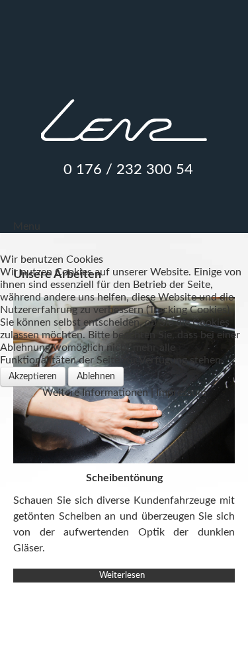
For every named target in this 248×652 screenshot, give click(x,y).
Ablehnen (96, 376)
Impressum (181, 392)
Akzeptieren (33, 376)
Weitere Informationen (95, 392)
